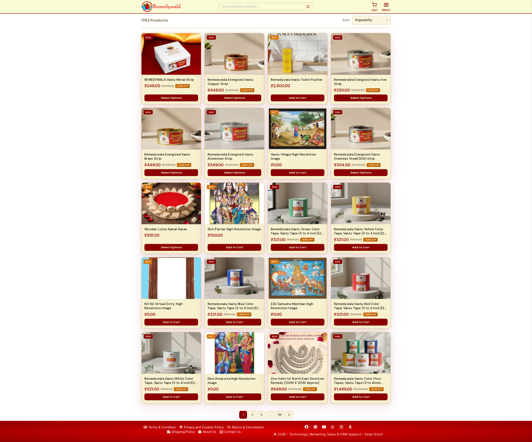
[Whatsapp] (332, 427)
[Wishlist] (195, 38)
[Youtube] (324, 427)
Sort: (346, 20)
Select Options (171, 98)
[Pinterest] (315, 427)
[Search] (308, 6)
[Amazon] (350, 427)
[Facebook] (306, 427)
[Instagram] (341, 427)
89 (279, 415)
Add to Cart (297, 98)
